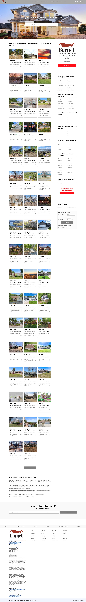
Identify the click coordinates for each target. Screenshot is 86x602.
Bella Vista (43, 530)
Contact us (11, 496)
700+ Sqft (69, 158)
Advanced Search (21, 526)
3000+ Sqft (60, 170)
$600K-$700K (70, 103)
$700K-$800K (60, 106)
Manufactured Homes (62, 85)
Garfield (42, 533)
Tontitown (43, 540)
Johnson (53, 536)
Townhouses (60, 83)
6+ (68, 122)
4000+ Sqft (60, 172)
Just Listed (60, 90)
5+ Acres (59, 149)
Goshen (64, 533)
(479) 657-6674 (67, 61)
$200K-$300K (70, 99)
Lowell (64, 536)
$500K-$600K (60, 103)
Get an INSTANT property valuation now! (36, 494)
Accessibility (27, 600)
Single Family (60, 80)
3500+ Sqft (70, 170)
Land (69, 83)
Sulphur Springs (34, 540)
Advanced (38, 22)
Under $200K (60, 99)
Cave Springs (65, 530)
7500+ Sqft (60, 174)
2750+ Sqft (70, 167)
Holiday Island (60, 183)
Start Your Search (30, 467)
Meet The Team (44, 1)
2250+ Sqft (70, 165)
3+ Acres (59, 147)
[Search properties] (59, 24)
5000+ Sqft (70, 172)
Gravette (32, 535)
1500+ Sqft (60, 163)
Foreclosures (60, 87)
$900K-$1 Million (61, 108)
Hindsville (64, 535)
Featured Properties (34, 1)
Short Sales (70, 87)
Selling (26, 1)
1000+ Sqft (60, 160)
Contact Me (66, 65)
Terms (31, 600)
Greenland (43, 535)
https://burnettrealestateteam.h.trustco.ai (17, 540)
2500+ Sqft (60, 167)
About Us (59, 207)
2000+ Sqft (60, 165)
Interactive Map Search (19, 486)
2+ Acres (69, 144)
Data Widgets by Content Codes (77, 600)
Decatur (42, 531)
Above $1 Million (71, 108)
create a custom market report (42, 490)
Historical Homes (71, 85)
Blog (65, 1)
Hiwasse (64, 540)
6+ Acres (69, 149)
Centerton (33, 531)
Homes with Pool (71, 90)
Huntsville (43, 536)
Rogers (53, 538)
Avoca (32, 530)
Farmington (65, 531)
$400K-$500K (70, 101)
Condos (69, 80)
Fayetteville (33, 533)
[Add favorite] (21, 67)
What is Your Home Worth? (56, 1)
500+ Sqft (59, 158)
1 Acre (59, 144)
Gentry (53, 533)
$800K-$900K (70, 106)
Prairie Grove (43, 538)
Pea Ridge (32, 538)
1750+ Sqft (70, 163)
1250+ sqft (70, 160)
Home (15, 1)
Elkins (53, 531)
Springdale (65, 538)
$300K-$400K (60, 101)
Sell (47, 22)
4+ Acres (69, 147)
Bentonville (54, 530)
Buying (20, 1)
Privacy (34, 600)
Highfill (53, 535)
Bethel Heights (54, 540)
